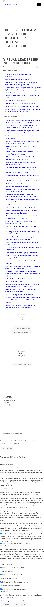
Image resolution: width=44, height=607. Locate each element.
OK (3, 448)
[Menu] (38, 4)
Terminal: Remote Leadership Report (16, 173)
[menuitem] (33, 4)
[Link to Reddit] (35, 435)
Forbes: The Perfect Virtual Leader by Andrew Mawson (22, 208)
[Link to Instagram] (26, 435)
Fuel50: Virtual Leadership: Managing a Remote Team (22, 205)
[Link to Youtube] (29, 435)
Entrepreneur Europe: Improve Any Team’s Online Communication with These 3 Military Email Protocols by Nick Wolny (22, 273)
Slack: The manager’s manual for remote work (19, 295)
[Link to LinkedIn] (16, 435)
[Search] (33, 4)
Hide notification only (20, 604)
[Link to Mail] (10, 435)
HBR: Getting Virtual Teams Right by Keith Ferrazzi (21, 253)
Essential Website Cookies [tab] (8, 489)
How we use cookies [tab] (6, 464)
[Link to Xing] (19, 435)
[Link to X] (23, 435)
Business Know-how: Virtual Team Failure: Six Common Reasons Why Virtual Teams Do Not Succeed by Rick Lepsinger (22, 299)
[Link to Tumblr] (32, 435)
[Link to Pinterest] (39, 435)
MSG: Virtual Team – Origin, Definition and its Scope (21, 106)
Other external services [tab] (7, 546)
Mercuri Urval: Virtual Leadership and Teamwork (20, 103)
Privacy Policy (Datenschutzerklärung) (12, 601)
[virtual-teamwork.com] (18, 4)
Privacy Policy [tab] (4, 591)
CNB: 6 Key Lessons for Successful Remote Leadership (22, 181)
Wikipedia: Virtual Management (15, 100)
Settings (9, 448)
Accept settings (6, 604)
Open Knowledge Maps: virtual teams (17, 79)
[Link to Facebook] (13, 435)
